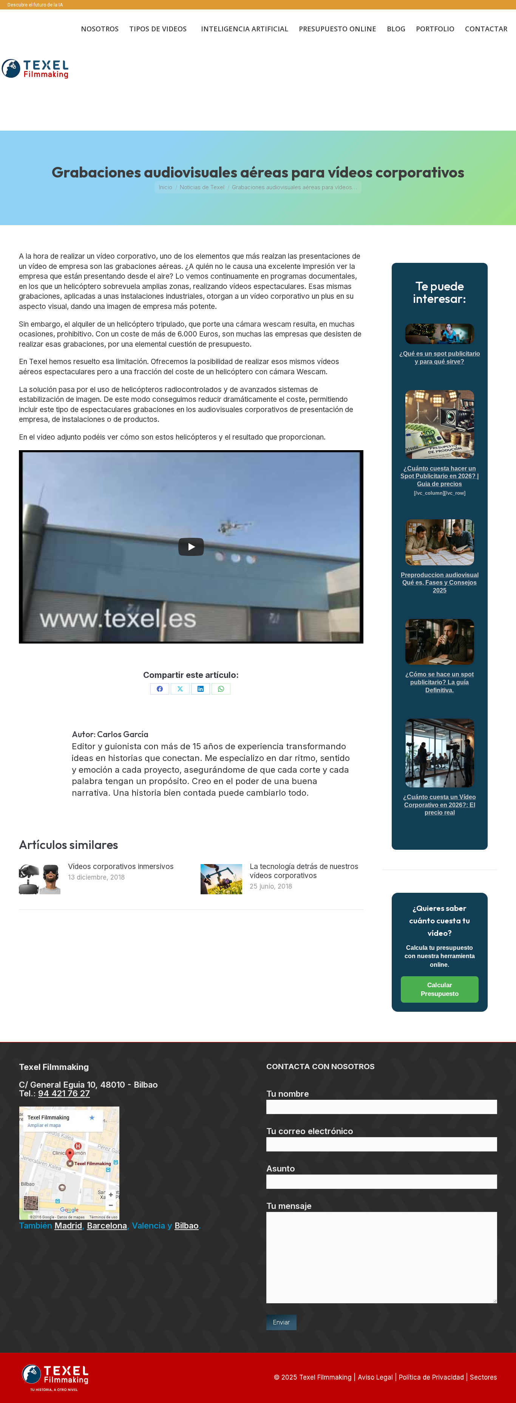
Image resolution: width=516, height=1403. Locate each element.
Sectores (483, 1377)
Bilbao (187, 1225)
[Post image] (39, 879)
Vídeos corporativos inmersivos (121, 866)
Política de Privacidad (431, 1377)
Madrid (68, 1225)
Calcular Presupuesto (440, 989)
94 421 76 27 (64, 1093)
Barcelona (107, 1225)
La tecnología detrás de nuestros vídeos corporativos (304, 871)
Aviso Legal (375, 1377)
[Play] (191, 547)
